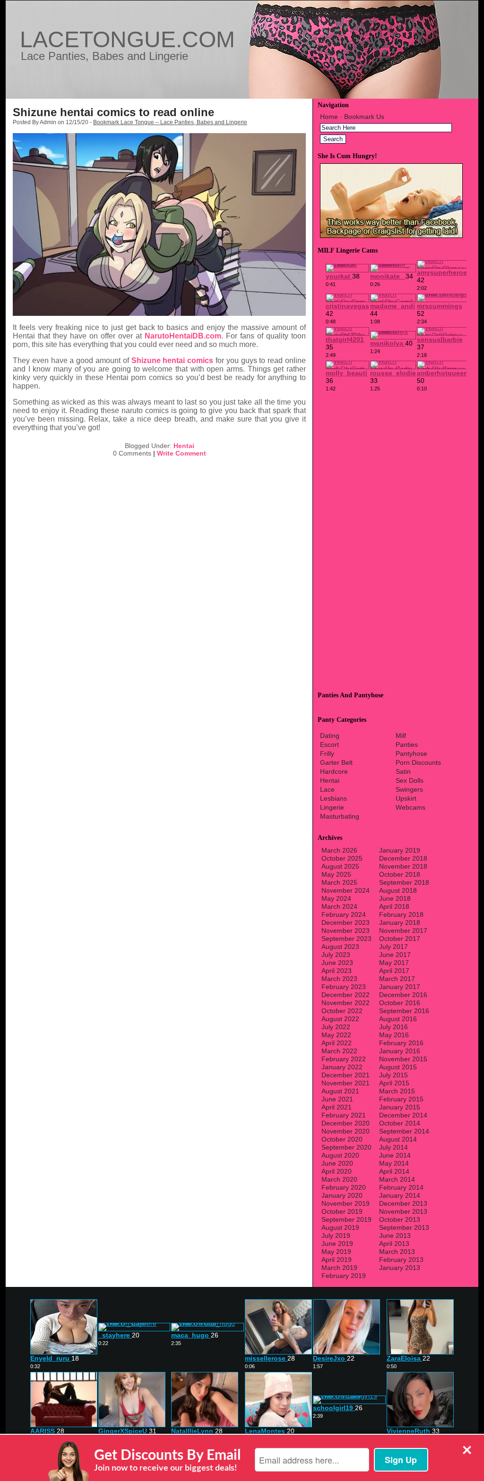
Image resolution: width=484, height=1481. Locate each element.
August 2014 (398, 1139)
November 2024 (345, 890)
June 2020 (337, 1163)
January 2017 (399, 986)
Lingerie (332, 807)
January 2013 (399, 1267)
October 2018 (399, 874)
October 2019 (342, 1211)
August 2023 (340, 946)
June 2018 (395, 898)
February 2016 (401, 1043)
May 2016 (394, 1035)
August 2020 (340, 1155)
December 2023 (345, 922)
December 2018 (403, 858)
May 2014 (394, 1163)
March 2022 (339, 1051)
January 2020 (342, 1195)
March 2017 (397, 978)
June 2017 (395, 954)
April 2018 (394, 906)
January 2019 (399, 850)
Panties (407, 744)
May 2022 (336, 1035)
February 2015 (401, 1099)
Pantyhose (411, 753)
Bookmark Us (364, 116)
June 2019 (337, 1243)
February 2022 (343, 1059)
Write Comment (181, 453)
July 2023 (335, 954)
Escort (329, 744)
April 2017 (394, 970)
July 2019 (335, 1235)
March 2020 (339, 1179)
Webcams (410, 807)
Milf (401, 735)
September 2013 (404, 1227)
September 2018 (404, 882)
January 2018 (399, 922)
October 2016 (399, 1003)
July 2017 (393, 946)
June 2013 (395, 1235)
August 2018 (398, 890)
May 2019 (336, 1251)
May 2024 (336, 898)
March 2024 (339, 906)
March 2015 (397, 1091)
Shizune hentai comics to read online (113, 112)
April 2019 (336, 1259)
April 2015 (394, 1083)
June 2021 (337, 1099)
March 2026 (339, 850)
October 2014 (399, 1123)
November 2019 (345, 1203)
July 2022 (335, 1027)
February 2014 (401, 1187)
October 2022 (342, 1011)
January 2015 (399, 1107)
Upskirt (406, 798)
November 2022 (345, 1003)
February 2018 (401, 914)
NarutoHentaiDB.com (183, 336)
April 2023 (336, 970)
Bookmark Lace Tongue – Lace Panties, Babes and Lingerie (170, 122)
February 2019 (343, 1275)
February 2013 (401, 1259)
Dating (329, 735)
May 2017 (394, 962)
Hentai (183, 445)
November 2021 (345, 1083)
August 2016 (398, 1019)
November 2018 (403, 866)
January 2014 (399, 1195)
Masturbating (339, 816)
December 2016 (403, 995)
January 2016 (399, 1051)
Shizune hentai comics (172, 360)
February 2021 (343, 1115)
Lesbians (333, 798)
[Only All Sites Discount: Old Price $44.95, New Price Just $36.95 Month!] (242, 96)
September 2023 (346, 938)
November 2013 (403, 1211)
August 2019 (340, 1227)
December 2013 (403, 1203)
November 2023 (345, 930)
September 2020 (346, 1147)
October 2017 (399, 938)
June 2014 (395, 1155)
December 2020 (345, 1123)
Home (329, 116)
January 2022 (342, 1067)
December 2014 (403, 1115)
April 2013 (394, 1243)
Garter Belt (336, 762)
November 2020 (345, 1131)
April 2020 (336, 1171)
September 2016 (404, 1011)
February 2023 (343, 986)
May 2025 (336, 874)
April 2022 (336, 1043)
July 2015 (393, 1075)
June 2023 (337, 962)
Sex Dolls (410, 780)
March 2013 (397, 1251)
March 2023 (339, 978)
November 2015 (403, 1059)
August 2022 (340, 1019)
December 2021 (345, 1075)
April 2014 (394, 1171)
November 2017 (403, 930)
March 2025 (339, 882)
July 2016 (393, 1027)
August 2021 (340, 1091)
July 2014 (393, 1147)
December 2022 (345, 995)
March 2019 (339, 1267)
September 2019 (346, 1219)
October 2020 (342, 1139)
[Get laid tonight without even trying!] (391, 235)
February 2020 (343, 1187)
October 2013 (399, 1219)
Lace (327, 789)
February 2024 (343, 914)
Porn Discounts (418, 762)
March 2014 (397, 1179)
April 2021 (336, 1107)
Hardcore (334, 771)
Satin (403, 771)
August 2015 (398, 1067)
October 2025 (342, 858)
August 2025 (340, 866)
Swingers (409, 789)
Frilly (327, 753)
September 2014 (404, 1131)
